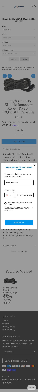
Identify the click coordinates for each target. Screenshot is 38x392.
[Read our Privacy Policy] (32, 207)
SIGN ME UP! (19, 223)
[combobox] (9, 195)
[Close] (34, 165)
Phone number (9, 190)
